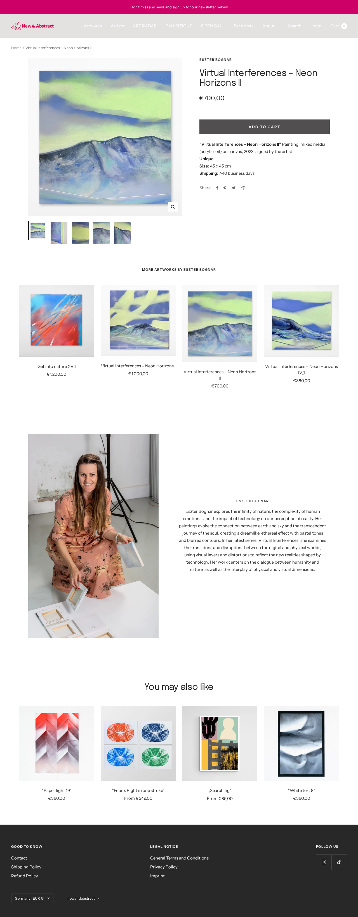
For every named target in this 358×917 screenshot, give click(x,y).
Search (295, 25)
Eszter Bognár (215, 60)
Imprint (157, 875)
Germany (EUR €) (29, 898)
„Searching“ (220, 790)
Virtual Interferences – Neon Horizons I (138, 365)
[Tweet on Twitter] (233, 188)
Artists (117, 25)
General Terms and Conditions (179, 858)
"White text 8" (301, 790)
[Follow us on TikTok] (339, 862)
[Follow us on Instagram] (323, 862)
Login (315, 25)
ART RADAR (145, 25)
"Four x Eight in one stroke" (138, 790)
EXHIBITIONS (179, 25)
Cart (337, 25)
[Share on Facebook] (217, 188)
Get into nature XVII (56, 366)
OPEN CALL (213, 25)
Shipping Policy (26, 867)
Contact (19, 858)
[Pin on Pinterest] (224, 188)
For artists (243, 25)
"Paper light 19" (56, 790)
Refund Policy (24, 875)
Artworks (93, 25)
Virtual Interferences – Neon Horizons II (219, 375)
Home (16, 48)
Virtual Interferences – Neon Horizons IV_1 (301, 369)
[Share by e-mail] (243, 188)
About (268, 25)
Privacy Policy (164, 867)
